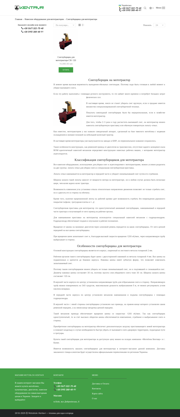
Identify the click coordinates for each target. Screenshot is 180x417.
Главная (18, 19)
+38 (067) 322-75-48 (131, 8)
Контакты (96, 388)
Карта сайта (97, 393)
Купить (66, 70)
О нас (94, 398)
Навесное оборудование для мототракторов (44, 19)
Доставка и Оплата (100, 383)
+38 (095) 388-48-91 (131, 10)
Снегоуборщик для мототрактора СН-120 (66, 59)
